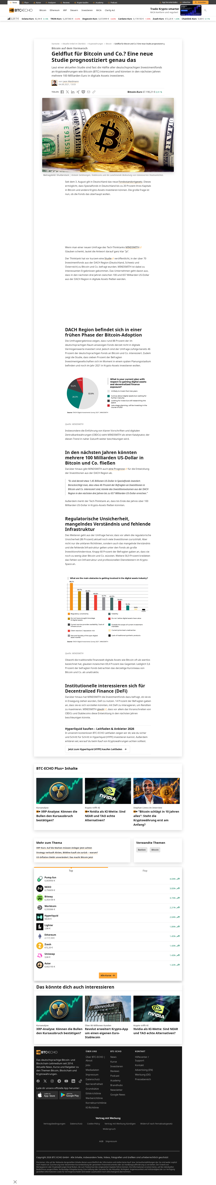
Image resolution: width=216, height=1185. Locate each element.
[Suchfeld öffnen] (205, 10)
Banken (142, 849)
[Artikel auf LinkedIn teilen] (72, 92)
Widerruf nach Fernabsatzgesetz (156, 1123)
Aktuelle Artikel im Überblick (74, 44)
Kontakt (139, 1065)
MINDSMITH (132, 247)
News (113, 1057)
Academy (115, 1080)
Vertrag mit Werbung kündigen (120, 1123)
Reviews (114, 1071)
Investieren (87, 10)
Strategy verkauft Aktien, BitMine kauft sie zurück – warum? (67, 852)
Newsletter (116, 1089)
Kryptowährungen (95, 44)
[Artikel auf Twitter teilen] (67, 92)
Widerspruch (109, 1129)
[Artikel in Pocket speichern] (83, 92)
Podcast (114, 1075)
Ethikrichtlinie (93, 1093)
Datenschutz (93, 1079)
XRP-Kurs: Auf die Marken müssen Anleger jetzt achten (64, 847)
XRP (65, 10)
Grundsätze (92, 1088)
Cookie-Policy (93, 1123)
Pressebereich (143, 1079)
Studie (108, 258)
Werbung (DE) (143, 1074)
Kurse (113, 1061)
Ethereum (55, 10)
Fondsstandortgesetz (130, 181)
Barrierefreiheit (94, 1084)
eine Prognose (117, 468)
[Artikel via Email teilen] (88, 92)
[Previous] (3, 1179)
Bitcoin (43, 10)
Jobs (88, 1065)
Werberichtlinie (94, 1098)
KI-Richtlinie (92, 1107)
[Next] (9, 1179)
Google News (117, 1094)
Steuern (74, 10)
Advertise (186, 2)
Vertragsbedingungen (54, 1123)
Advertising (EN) (144, 1069)
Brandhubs (116, 1085)
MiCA (98, 10)
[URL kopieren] (94, 92)
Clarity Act (110, 10)
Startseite (56, 44)
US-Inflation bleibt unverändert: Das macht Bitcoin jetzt (64, 857)
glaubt (100, 709)
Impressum (92, 1074)
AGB (101, 1141)
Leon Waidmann (71, 81)
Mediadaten (92, 1069)
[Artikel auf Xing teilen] (78, 92)
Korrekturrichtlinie (96, 1102)
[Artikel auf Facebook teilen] (62, 92)
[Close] (15, 1182)
